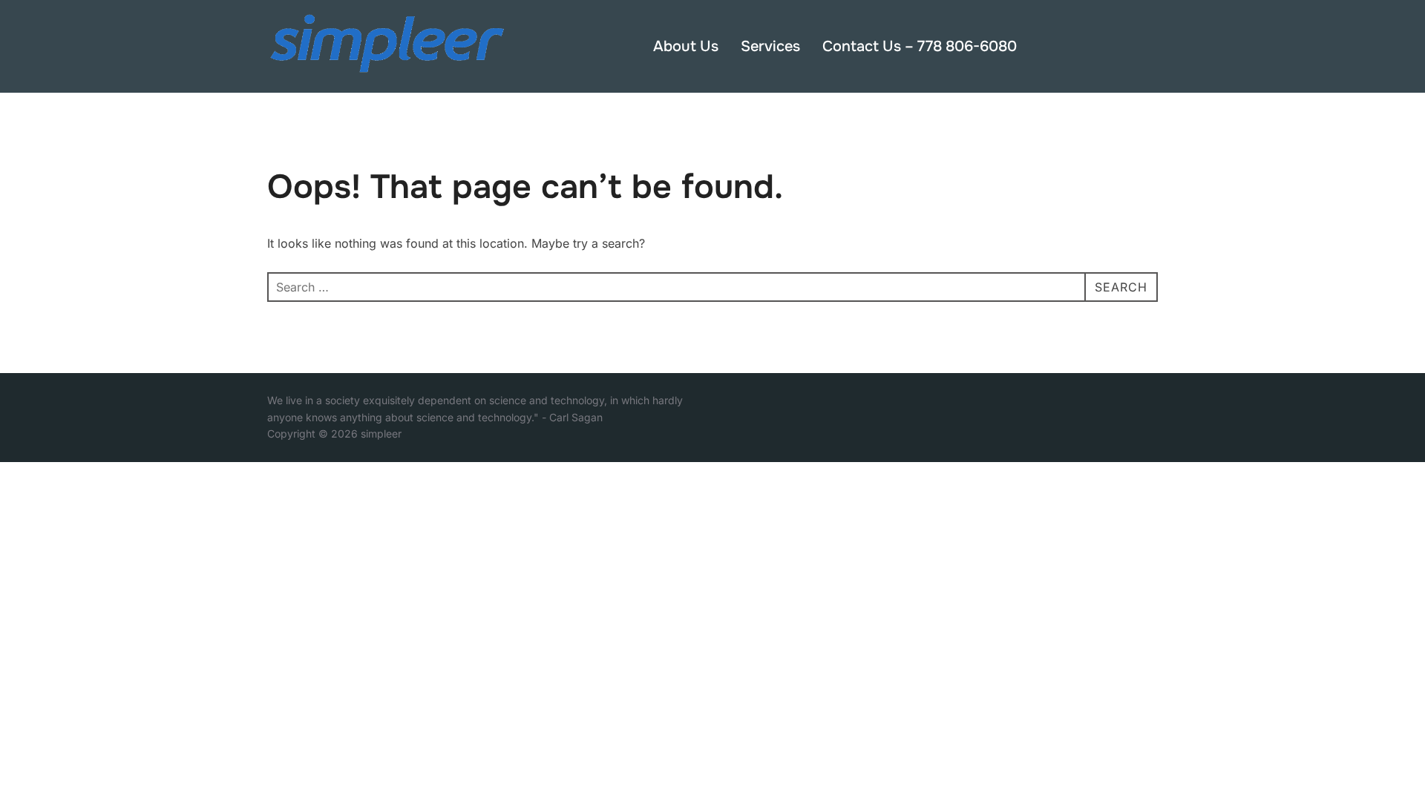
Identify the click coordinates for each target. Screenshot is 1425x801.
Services (770, 46)
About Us (685, 46)
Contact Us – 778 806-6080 (919, 46)
